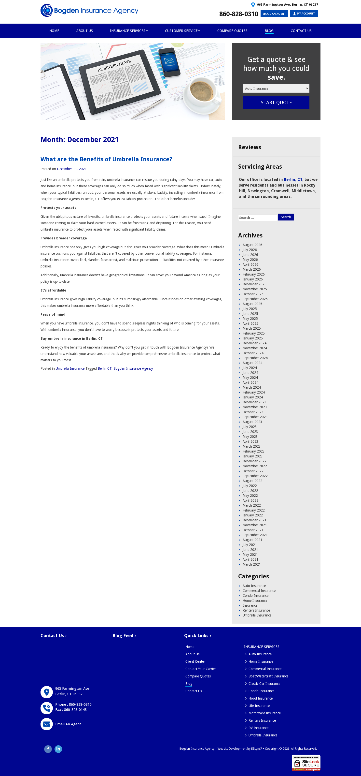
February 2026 (254, 274)
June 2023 (250, 432)
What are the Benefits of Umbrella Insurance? (106, 159)
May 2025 (250, 319)
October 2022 (253, 471)
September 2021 (255, 535)
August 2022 (252, 481)
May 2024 (250, 378)
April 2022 (250, 500)
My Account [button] (305, 13)
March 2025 (252, 328)
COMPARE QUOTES (232, 31)
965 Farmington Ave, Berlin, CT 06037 (287, 4)
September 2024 (255, 358)
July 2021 (250, 545)
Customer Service (181, 31)
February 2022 (254, 510)
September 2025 (255, 299)
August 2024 (252, 363)
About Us (192, 654)
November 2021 (255, 525)
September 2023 (255, 417)
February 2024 (254, 392)
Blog (188, 684)
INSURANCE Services (127, 31)
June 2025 (250, 314)
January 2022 (253, 515)
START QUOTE (276, 102)
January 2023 (253, 456)
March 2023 (252, 446)
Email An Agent (68, 724)
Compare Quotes (198, 676)
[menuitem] (271, 654)
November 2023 (255, 407)
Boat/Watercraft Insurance (268, 676)
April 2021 (250, 559)
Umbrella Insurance (70, 368)
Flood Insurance (261, 698)
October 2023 (253, 412)
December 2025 (254, 284)
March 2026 (252, 269)
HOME (54, 31)
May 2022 (250, 496)
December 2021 (254, 520)
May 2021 (250, 554)
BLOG (269, 31)
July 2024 (250, 368)
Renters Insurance (256, 610)
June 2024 (250, 373)
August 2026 (252, 245)
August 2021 (252, 540)
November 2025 (255, 289)
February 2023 (254, 451)
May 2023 (250, 437)
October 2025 (253, 294)
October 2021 (253, 530)
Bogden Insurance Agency (133, 368)
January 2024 (253, 397)
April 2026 (250, 264)
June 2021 (250, 550)
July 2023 (250, 427)
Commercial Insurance (259, 591)
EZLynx (256, 748)
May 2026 (250, 260)
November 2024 (255, 348)
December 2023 (254, 402)
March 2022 (252, 505)
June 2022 (250, 491)
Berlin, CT (293, 179)
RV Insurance (258, 728)
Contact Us (301, 31)
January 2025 (253, 338)
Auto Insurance (254, 586)
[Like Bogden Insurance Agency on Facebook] (48, 748)
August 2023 (252, 422)
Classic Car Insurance (264, 684)
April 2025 (250, 323)
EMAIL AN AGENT (274, 13)
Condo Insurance (255, 596)
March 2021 (252, 564)
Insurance (250, 605)
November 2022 (255, 466)
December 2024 (254, 343)
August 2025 (252, 304)
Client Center (195, 661)
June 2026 (250, 255)
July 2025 (250, 309)
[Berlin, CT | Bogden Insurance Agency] (90, 10)
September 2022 (255, 476)
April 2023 (250, 441)
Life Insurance (259, 706)
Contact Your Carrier (200, 669)
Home (189, 647)
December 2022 (254, 461)
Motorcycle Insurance (265, 713)
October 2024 (253, 353)
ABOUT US (84, 31)
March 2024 (252, 387)
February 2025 (254, 333)
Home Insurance (255, 600)
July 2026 (250, 250)
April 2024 (250, 382)
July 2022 (250, 486)
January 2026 (253, 279)
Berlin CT (104, 368)
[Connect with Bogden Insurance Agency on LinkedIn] (58, 748)
